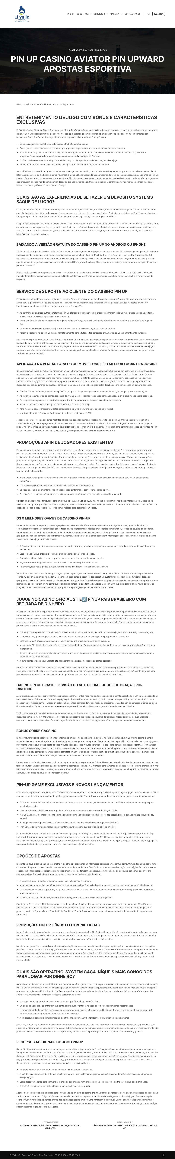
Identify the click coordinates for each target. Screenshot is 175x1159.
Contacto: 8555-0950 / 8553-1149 (62, 1155)
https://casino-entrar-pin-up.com (32, 234)
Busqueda (158, 14)
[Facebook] (163, 1155)
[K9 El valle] (22, 14)
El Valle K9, (15, 1155)
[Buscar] (148, 14)
